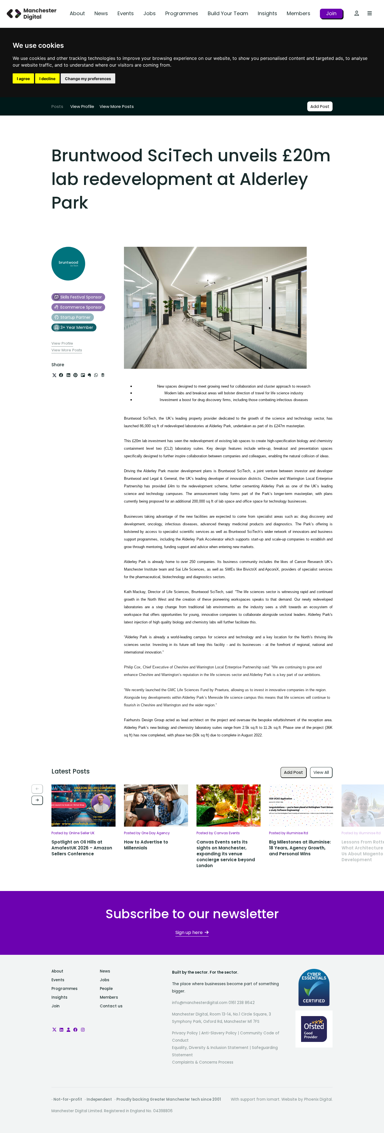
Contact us (111, 1006)
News (101, 13)
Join (331, 13)
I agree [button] (23, 78)
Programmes (181, 13)
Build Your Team (228, 13)
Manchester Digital (32, 13)
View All (321, 772)
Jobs (149, 13)
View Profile (82, 106)
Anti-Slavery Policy (219, 1033)
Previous (37, 789)
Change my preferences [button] (88, 78)
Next (37, 800)
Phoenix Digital (318, 1099)
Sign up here (189, 932)
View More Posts (117, 106)
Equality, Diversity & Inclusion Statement (210, 1047)
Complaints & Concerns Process (202, 1062)
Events (126, 13)
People (106, 988)
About (77, 13)
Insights (267, 13)
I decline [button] (47, 78)
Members (298, 13)
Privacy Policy (185, 1033)
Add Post (319, 106)
